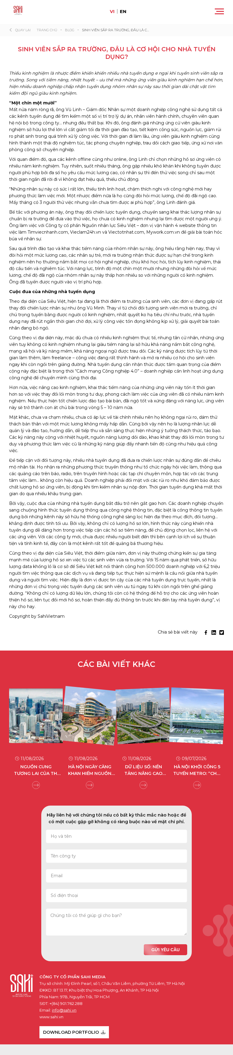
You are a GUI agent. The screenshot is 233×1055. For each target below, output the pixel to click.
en (123, 11)
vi (112, 11)
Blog (69, 30)
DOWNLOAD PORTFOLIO (71, 1032)
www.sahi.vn (51, 1016)
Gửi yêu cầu (165, 949)
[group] (41, 731)
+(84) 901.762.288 (66, 1003)
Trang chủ (47, 30)
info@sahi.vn (64, 1010)
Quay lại (23, 30)
